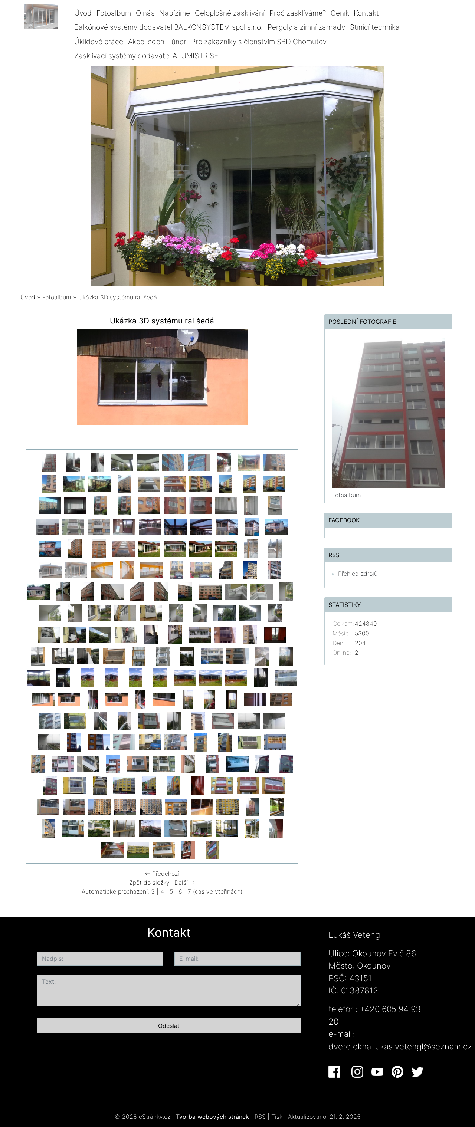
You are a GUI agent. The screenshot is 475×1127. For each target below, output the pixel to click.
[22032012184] (151, 806)
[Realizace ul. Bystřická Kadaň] (63, 655)
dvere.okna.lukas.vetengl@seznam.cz (400, 1046)
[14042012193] (173, 784)
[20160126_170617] (227, 526)
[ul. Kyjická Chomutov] (74, 741)
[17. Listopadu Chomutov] (225, 634)
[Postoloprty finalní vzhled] (75, 720)
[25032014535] (99, 741)
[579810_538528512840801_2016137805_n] (73, 827)
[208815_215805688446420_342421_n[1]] (227, 806)
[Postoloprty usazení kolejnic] (124, 720)
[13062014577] (87, 677)
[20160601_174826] (149, 505)
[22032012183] (176, 806)
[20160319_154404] (47, 526)
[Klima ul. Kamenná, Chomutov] (281, 698)
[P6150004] (88, 655)
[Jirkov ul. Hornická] (210, 591)
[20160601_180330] (124, 505)
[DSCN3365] (236, 591)
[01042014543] (50, 720)
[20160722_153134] (175, 483)
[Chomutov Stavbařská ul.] (237, 763)
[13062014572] (210, 677)
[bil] (48, 827)
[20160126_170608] (251, 526)
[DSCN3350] (200, 612)
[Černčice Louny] (150, 741)
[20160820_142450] (249, 462)
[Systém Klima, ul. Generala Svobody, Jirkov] (223, 720)
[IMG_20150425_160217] (74, 548)
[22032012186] (99, 806)
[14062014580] (286, 655)
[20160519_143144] (251, 505)
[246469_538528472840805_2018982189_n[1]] (202, 806)
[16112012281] (99, 784)
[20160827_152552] (199, 462)
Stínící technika (375, 27)
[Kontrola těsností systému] (116, 698)
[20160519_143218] (226, 505)
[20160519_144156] (175, 505)
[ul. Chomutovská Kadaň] (124, 741)
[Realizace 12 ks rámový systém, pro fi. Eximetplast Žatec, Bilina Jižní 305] (250, 569)
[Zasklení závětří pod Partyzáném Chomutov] (76, 569)
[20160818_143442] (49, 483)
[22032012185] (125, 806)
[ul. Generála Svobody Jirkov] (49, 741)
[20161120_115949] (73, 462)
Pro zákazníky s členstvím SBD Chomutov (259, 41)
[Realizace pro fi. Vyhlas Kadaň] (136, 677)
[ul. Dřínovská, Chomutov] (164, 763)
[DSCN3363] (286, 591)
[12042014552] (261, 677)
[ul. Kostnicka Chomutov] (126, 634)
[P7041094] (200, 548)
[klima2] (276, 806)
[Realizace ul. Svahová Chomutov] (163, 655)
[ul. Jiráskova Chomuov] (275, 741)
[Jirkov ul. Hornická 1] (185, 591)
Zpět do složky (149, 882)
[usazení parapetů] (164, 698)
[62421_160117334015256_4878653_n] (164, 849)
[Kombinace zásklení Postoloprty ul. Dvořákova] (286, 677)
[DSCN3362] (50, 612)
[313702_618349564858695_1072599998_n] (175, 827)
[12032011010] (273, 784)
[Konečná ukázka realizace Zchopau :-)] (43, 698)
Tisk (276, 1116)
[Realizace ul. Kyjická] (139, 655)
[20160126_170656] (175, 526)
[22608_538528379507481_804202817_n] (213, 849)
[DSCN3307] (74, 634)
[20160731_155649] (149, 483)
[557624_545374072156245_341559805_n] (251, 827)
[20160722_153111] (200, 483)
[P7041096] (149, 548)
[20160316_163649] (73, 526)
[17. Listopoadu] (250, 634)
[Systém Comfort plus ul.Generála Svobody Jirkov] (149, 720)
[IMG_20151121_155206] (251, 548)
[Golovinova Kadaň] (175, 741)
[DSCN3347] (224, 612)
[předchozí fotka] (32, 378)
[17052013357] (187, 655)
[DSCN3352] (151, 612)
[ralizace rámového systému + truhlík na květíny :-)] (274, 569)
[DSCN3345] (250, 612)
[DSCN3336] (49, 634)
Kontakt (366, 13)
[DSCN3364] (261, 591)
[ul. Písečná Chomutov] (113, 763)
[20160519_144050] (200, 505)
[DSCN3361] (74, 612)
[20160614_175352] (75, 505)
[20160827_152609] (173, 462)
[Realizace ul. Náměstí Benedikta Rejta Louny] (237, 655)
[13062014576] (112, 677)
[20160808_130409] (74, 483)
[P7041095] (175, 548)
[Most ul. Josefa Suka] (200, 634)
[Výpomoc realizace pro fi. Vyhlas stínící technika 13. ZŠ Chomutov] (151, 569)
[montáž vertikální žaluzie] (93, 698)
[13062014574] (160, 677)
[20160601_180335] (100, 505)
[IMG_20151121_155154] (275, 548)
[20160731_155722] (124, 483)
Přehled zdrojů (357, 573)
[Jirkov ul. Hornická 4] (112, 591)
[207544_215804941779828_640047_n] (124, 827)
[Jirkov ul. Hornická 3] (137, 591)
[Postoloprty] (100, 720)
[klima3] (252, 806)
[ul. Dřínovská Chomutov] (88, 763)
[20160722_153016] (249, 483)
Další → (184, 882)
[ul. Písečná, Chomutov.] (213, 763)
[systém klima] (262, 655)
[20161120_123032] (97, 462)
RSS (260, 1116)
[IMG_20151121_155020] (50, 569)
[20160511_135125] (275, 505)
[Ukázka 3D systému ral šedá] (69, 698)
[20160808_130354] (99, 483)
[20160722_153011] (274, 483)
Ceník (340, 13)
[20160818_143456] (274, 462)
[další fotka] (292, 378)
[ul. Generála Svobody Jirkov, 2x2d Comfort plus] (174, 720)
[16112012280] (124, 784)
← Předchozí (162, 873)
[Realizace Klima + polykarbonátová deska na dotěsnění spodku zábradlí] (249, 720)
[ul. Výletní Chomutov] (224, 741)
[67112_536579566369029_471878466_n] (276, 827)
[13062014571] (236, 677)
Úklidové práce (98, 41)
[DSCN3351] (175, 612)
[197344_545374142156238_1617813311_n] (227, 827)
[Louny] (201, 569)
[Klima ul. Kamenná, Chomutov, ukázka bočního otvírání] (188, 698)
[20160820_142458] (224, 462)
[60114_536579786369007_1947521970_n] (188, 849)
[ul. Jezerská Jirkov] (38, 763)
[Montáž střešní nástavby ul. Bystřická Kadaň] (114, 655)
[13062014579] (38, 677)
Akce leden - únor (157, 41)
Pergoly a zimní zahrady (306, 27)
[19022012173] (74, 806)
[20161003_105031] (122, 462)
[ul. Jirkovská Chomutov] (63, 763)
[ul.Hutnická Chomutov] (200, 741)
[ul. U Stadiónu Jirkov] (249, 741)
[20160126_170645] (201, 526)
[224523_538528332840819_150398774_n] (99, 827)
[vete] (201, 827)
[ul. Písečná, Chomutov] (188, 763)
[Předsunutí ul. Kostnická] (100, 634)
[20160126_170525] (50, 548)
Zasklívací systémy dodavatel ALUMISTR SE (146, 55)
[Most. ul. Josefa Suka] (151, 634)
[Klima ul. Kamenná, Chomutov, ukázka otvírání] (210, 698)
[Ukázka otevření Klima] (274, 720)
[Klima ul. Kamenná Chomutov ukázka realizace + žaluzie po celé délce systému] (232, 698)
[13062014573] (185, 677)
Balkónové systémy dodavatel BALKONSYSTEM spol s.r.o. (168, 27)
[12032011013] (222, 784)
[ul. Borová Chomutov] (138, 763)
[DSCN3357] (99, 612)
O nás (145, 13)
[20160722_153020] (225, 483)
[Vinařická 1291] (262, 763)
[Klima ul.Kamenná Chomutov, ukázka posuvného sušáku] (255, 698)
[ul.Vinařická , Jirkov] (286, 763)
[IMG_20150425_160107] (99, 548)
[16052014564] (212, 655)
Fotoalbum (113, 13)
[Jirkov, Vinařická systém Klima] (50, 784)
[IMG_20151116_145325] (102, 569)
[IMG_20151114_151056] (176, 569)
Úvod (83, 13)
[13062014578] (63, 677)
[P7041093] (226, 548)
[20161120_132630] (49, 462)
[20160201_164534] (124, 526)
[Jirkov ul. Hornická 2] (161, 591)
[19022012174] (48, 806)
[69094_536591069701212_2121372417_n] (112, 849)
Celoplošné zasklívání (230, 13)
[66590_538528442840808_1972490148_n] (138, 849)
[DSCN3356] (125, 612)
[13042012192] (197, 784)
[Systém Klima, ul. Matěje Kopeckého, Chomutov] (198, 720)
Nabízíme (174, 13)
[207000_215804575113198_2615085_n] (150, 827)
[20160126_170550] (276, 526)
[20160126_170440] (150, 526)
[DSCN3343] (275, 612)
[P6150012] (38, 655)
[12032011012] (248, 784)
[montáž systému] (140, 698)
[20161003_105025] (148, 462)
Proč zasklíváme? (297, 13)
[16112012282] (74, 784)
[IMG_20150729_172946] (226, 569)
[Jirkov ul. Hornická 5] (87, 591)
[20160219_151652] (99, 526)
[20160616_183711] (50, 505)
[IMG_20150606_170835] (38, 591)
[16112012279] (149, 784)
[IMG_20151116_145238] (126, 569)
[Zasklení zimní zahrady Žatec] (63, 591)
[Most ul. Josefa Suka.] (175, 634)
